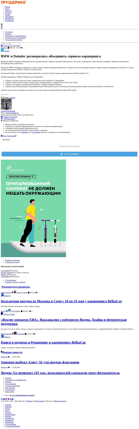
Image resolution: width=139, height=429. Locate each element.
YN (16, 401)
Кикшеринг (9, 20)
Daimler (12, 98)
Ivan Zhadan (15, 311)
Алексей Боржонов (8, 111)
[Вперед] (3, 96)
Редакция (20, 334)
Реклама (8, 34)
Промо (7, 15)
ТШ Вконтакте (9, 119)
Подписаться (10, 390)
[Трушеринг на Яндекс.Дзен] (6, 399)
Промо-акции (6, 292)
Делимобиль (5, 276)
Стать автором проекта (13, 40)
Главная (8, 378)
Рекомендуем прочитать (16, 286)
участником (36, 132)
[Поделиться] (4, 94)
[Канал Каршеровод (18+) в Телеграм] (4, 399)
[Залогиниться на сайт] (2, 24)
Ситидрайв (5, 271)
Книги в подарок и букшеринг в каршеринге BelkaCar (43, 342)
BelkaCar (4, 274)
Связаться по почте (12, 262)
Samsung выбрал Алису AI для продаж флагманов (40, 362)
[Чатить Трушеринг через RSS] (10, 399)
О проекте (9, 32)
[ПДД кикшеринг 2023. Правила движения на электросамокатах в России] (69, 209)
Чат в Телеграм (8, 136)
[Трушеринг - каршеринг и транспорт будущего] (13, 3)
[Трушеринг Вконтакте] (2, 399)
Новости (8, 11)
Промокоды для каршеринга (15, 36)
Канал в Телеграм (10, 117)
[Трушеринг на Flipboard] (12, 399)
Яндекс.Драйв (6, 273)
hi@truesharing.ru (12, 113)
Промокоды (9, 19)
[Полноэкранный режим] (6, 94)
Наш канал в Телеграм (11, 46)
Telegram (22, 395)
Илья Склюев (22, 292)
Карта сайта (9, 392)
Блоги (7, 9)
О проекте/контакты (12, 386)
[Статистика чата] (15, 136)
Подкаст (8, 13)
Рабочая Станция (59, 401)
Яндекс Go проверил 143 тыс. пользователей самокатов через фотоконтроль (60, 373)
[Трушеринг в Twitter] (8, 399)
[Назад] (2, 96)
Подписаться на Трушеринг (15, 38)
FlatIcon (29, 401)
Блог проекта (10, 388)
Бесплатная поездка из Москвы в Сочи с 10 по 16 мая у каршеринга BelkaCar (61, 301)
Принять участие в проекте (15, 282)
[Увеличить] (8, 94)
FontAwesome (39, 401)
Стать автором (10, 280)
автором (25, 132)
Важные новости (12, 352)
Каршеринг (9, 17)
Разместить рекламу (12, 260)
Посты (7, 7)
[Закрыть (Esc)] (2, 94)
